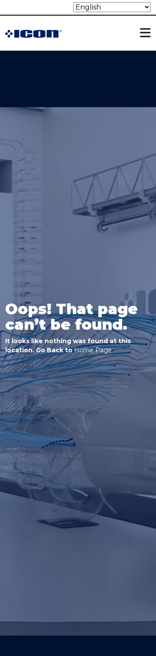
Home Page (93, 350)
